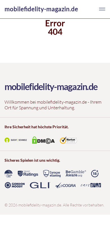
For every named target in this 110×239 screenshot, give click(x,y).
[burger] (102, 9)
